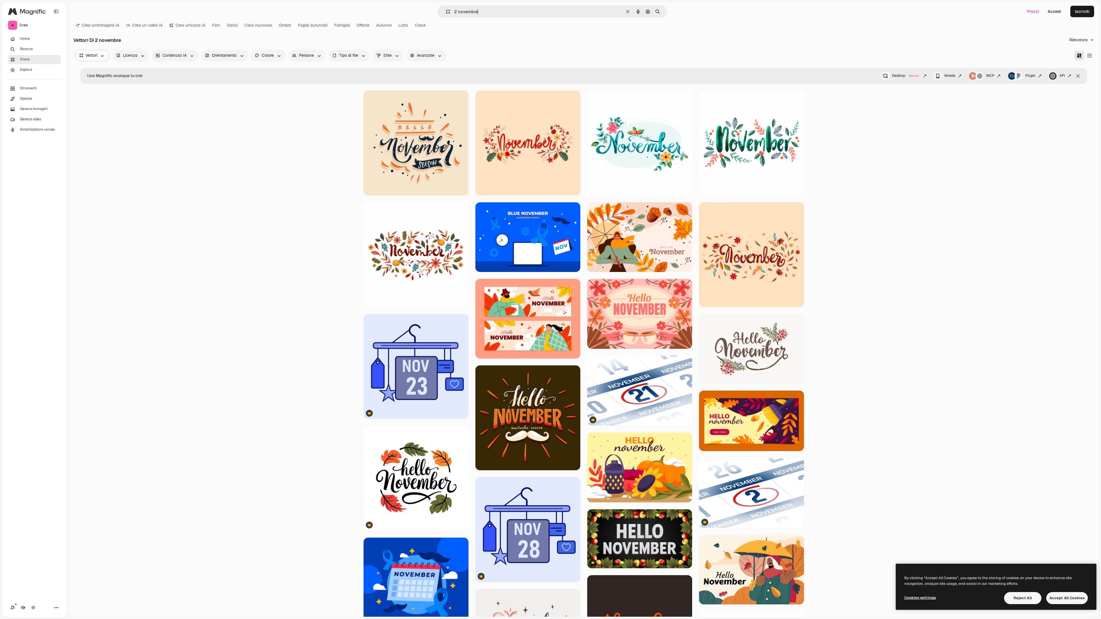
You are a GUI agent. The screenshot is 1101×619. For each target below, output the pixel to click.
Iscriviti (1082, 11)
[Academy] (23, 607)
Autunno (384, 25)
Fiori (216, 25)
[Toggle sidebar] (56, 11)
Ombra (285, 25)
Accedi (1054, 11)
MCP (990, 75)
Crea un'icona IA (190, 25)
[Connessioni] (12, 607)
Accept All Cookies (1067, 598)
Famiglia (342, 25)
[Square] (1089, 55)
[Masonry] (1079, 55)
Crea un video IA (147, 25)
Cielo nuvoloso (258, 25)
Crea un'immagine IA (100, 25)
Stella (232, 25)
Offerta (363, 25)
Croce (420, 25)
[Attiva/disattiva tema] (33, 607)
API (1062, 75)
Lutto (403, 25)
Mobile (949, 75)
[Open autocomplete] (446, 11)
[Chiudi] (1078, 76)
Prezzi (1033, 11)
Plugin (1030, 75)
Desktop (905, 75)
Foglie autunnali (312, 25)
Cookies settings (920, 597)
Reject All (1023, 598)
